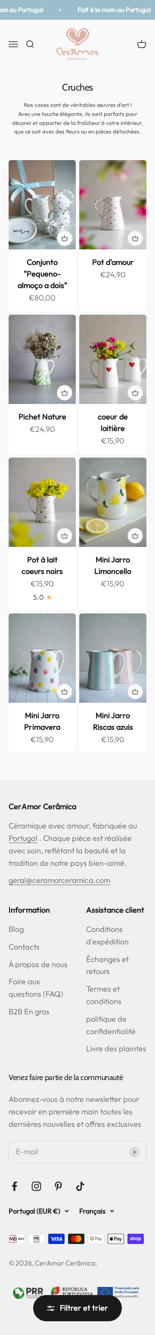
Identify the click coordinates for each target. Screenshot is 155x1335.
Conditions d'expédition (107, 935)
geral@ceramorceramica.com (59, 880)
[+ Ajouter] (64, 238)
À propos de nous (38, 964)
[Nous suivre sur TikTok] (80, 1186)
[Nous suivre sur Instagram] (36, 1186)
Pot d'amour (113, 262)
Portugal (23, 838)
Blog (16, 929)
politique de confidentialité (111, 1025)
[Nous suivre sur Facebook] (14, 1186)
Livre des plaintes (116, 1048)
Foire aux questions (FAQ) (36, 988)
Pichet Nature (42, 417)
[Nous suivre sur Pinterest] (58, 1186)
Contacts (24, 947)
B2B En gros (29, 1011)
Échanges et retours (107, 965)
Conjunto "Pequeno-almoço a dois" (42, 273)
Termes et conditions (103, 995)
